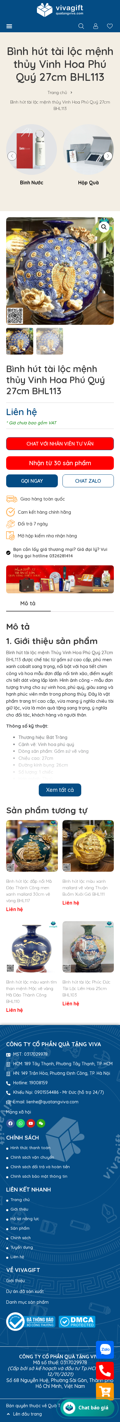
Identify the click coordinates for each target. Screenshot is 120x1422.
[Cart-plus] (105, 1391)
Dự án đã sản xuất (25, 1291)
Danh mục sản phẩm (27, 1302)
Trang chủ (57, 92)
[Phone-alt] (105, 1371)
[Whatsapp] (20, 1123)
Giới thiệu (15, 1280)
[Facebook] (10, 1123)
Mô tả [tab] (27, 603)
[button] (9, 26)
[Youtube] (30, 1123)
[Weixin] (41, 1123)
